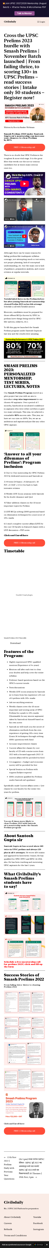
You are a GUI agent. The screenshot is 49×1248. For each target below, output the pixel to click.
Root (15, 127)
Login (42, 22)
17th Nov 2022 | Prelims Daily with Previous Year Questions (10, 1168)
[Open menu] (38, 21)
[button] (24, 1244)
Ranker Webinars (27, 127)
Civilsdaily (10, 21)
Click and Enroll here (14, 1124)
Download (15, 643)
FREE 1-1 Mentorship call (24, 147)
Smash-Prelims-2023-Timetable (15, 638)
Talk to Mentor (24, 13)
